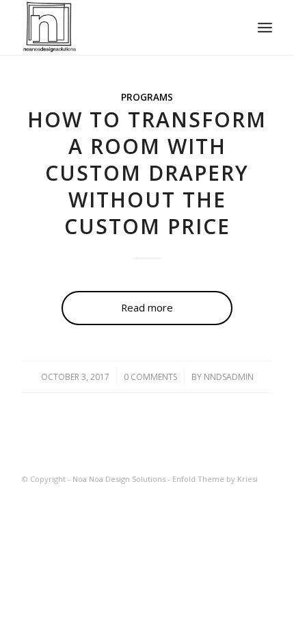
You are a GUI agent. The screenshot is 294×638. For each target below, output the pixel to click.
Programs (147, 97)
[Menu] (265, 27)
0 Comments (150, 377)
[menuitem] (265, 27)
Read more (147, 307)
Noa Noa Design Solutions (118, 479)
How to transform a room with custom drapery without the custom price (147, 172)
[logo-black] (122, 27)
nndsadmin (229, 377)
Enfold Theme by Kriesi (215, 479)
